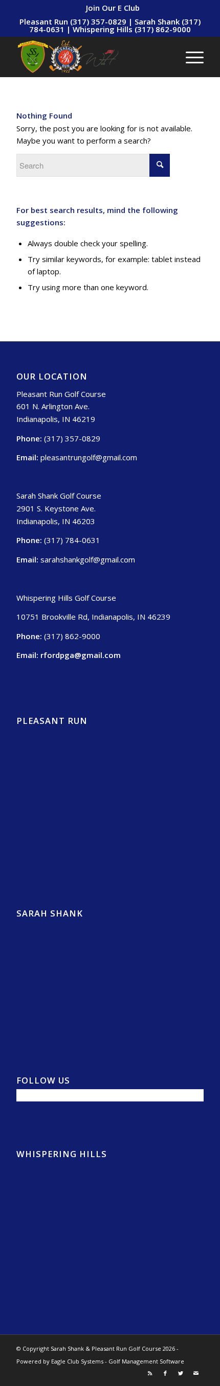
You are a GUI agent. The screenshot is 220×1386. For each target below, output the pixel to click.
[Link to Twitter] (180, 1373)
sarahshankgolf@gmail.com (87, 559)
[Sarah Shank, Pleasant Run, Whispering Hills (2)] (91, 56)
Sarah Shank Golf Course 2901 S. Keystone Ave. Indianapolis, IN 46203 (58, 508)
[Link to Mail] (196, 1373)
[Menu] (189, 56)
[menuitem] (113, 7)
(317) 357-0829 (72, 438)
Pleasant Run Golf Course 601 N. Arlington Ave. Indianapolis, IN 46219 (61, 407)
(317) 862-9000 (72, 636)
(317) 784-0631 (72, 540)
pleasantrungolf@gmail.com (88, 457)
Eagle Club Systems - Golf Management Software (117, 1361)
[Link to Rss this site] (150, 1373)
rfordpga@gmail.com (80, 655)
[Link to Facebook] (165, 1373)
